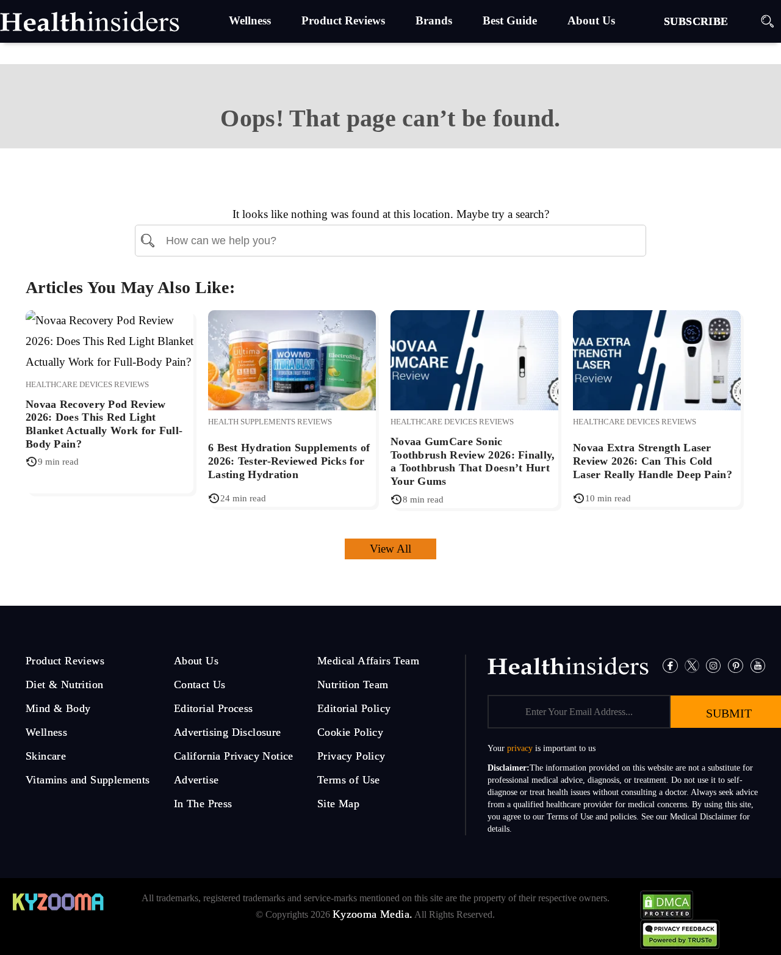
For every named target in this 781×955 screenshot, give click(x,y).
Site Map (338, 803)
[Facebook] (670, 664)
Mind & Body (58, 708)
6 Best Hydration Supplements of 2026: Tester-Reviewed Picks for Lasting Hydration (289, 460)
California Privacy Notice (233, 756)
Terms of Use (348, 780)
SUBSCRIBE (696, 21)
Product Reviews (65, 661)
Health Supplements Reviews (270, 421)
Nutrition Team (353, 684)
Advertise (196, 780)
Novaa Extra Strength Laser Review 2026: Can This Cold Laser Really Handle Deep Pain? (652, 460)
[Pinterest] (735, 664)
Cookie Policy (350, 732)
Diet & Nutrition (64, 684)
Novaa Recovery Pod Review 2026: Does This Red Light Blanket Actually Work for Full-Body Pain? (104, 424)
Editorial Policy (353, 708)
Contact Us (200, 684)
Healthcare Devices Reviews (87, 384)
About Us (196, 661)
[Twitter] (692, 664)
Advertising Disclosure (227, 732)
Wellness (46, 732)
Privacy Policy (351, 756)
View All (390, 548)
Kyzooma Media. (373, 914)
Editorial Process (213, 708)
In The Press (203, 803)
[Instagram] (713, 664)
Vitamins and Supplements (88, 780)
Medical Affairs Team (368, 661)
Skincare (46, 756)
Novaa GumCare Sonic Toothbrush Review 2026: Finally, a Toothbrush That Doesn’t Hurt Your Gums (472, 461)
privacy (520, 748)
